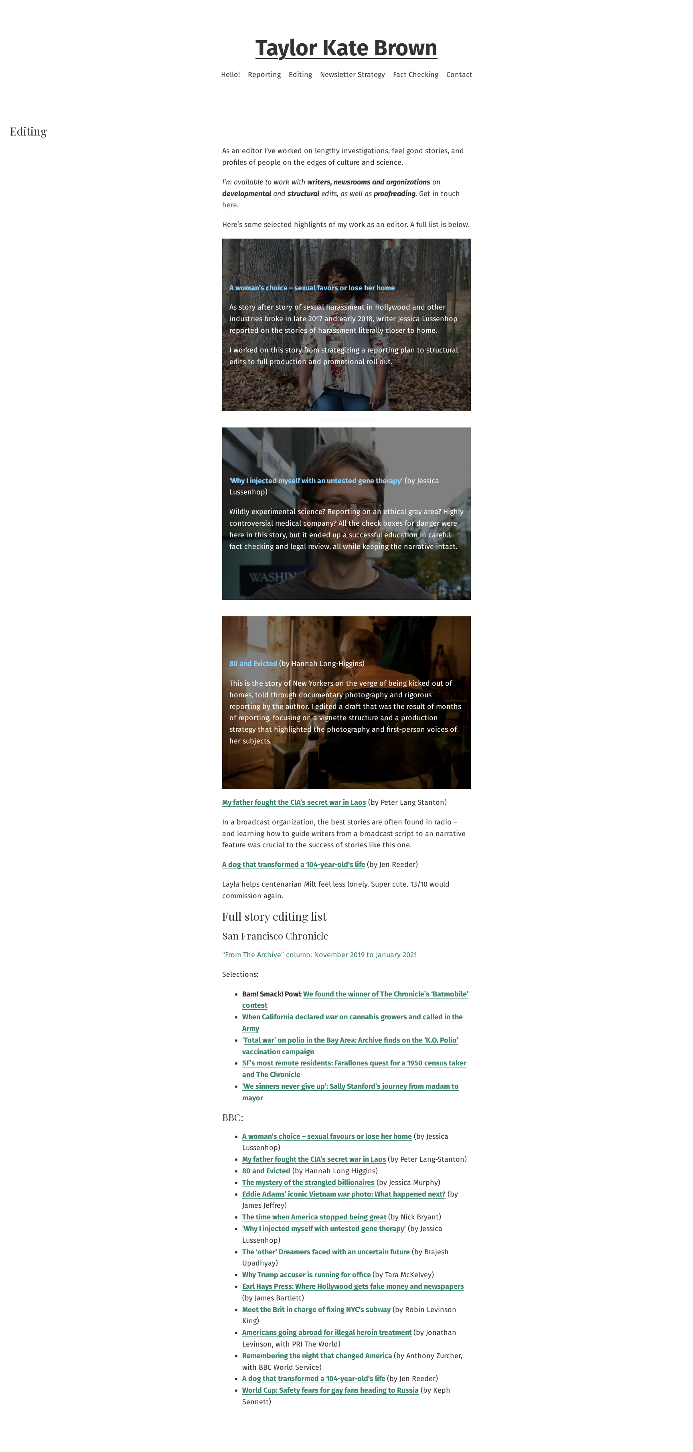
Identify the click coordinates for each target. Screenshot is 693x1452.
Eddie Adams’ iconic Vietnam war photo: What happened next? (344, 1194)
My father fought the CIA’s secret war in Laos (314, 1159)
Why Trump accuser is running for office (306, 1274)
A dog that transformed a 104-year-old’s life (293, 864)
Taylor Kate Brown (346, 48)
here (229, 204)
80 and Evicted (253, 663)
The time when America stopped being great (314, 1217)
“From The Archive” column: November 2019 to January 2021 (319, 954)
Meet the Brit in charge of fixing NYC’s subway (316, 1309)
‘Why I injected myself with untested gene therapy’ (324, 1228)
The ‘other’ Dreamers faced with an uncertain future (326, 1251)
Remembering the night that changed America (317, 1355)
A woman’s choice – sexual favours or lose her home (327, 1136)
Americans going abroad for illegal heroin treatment (327, 1332)
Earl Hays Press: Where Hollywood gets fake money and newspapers (353, 1286)
